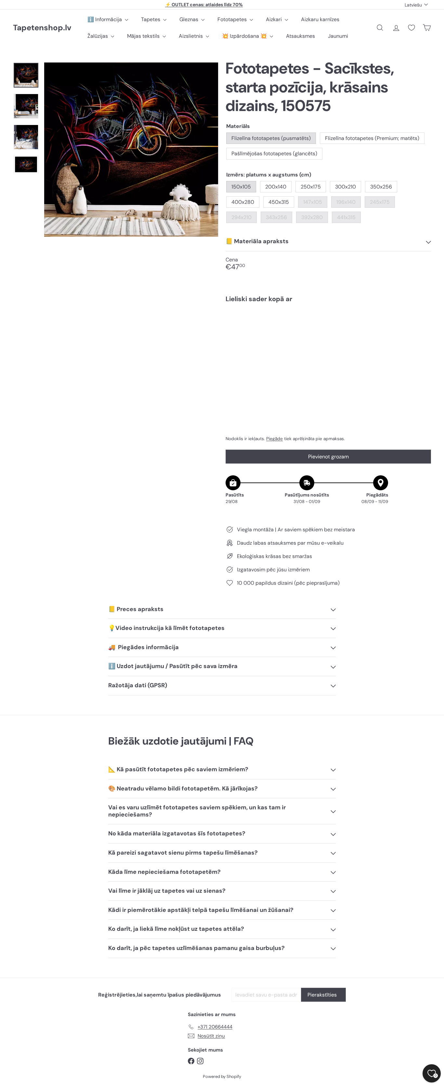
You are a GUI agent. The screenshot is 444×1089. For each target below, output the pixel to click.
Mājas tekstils (144, 36)
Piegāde (274, 438)
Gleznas (189, 19)
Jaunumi (338, 36)
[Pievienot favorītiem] (422, 321)
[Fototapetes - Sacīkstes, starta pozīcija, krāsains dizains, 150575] (328, 331)
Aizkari (274, 19)
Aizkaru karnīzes (320, 19)
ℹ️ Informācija (105, 19)
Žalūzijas (98, 36)
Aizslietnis (191, 36)
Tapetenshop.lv (42, 28)
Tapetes (151, 19)
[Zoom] (131, 150)
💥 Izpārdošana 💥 (245, 36)
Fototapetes (232, 19)
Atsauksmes (300, 36)
